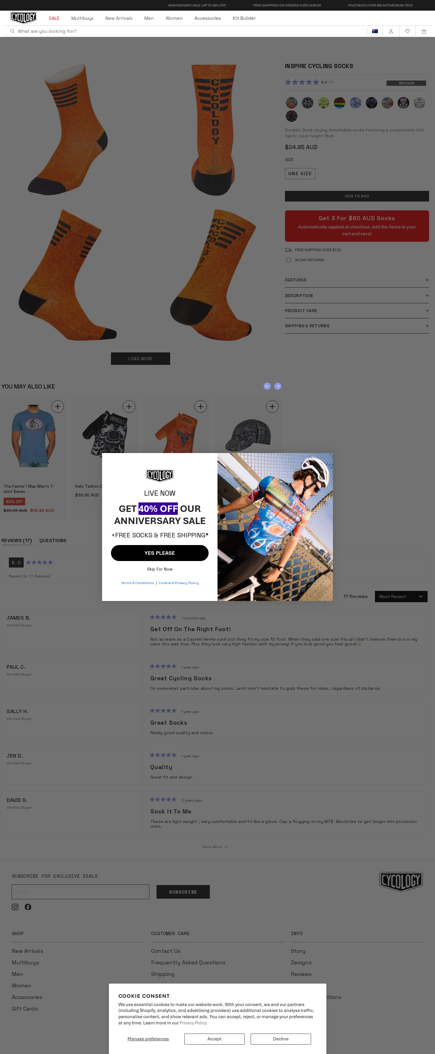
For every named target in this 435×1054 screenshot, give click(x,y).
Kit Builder (244, 18)
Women (174, 18)
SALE (54, 18)
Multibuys (82, 18)
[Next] (277, 386)
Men (149, 18)
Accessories (207, 18)
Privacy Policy (193, 1023)
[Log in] (390, 31)
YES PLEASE (160, 552)
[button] (423, 31)
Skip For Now (160, 567)
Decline (281, 1039)
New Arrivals (119, 18)
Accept (214, 1039)
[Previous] (267, 386)
